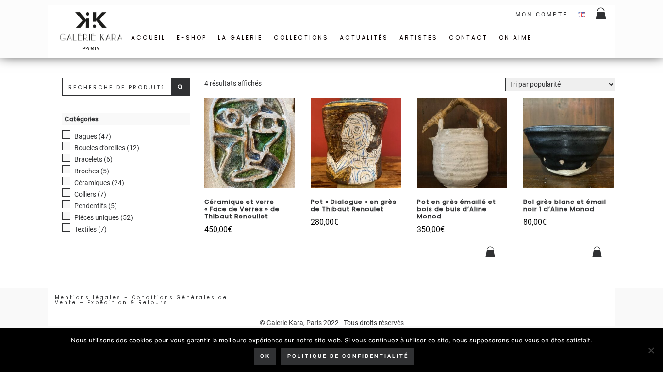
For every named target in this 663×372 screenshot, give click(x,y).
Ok (265, 356)
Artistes (418, 37)
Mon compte (541, 14)
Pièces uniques (96, 217)
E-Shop (192, 37)
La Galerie (240, 37)
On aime (515, 37)
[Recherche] (180, 87)
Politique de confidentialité (348, 356)
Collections (301, 37)
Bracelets (88, 159)
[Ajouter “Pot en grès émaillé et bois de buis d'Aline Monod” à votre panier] (490, 252)
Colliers (85, 194)
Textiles (85, 229)
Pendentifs (90, 206)
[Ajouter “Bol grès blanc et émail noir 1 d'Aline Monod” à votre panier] (597, 252)
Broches (86, 171)
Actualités (364, 37)
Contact (468, 37)
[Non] (651, 350)
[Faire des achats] (601, 14)
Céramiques (92, 182)
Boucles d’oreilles (99, 148)
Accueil (148, 37)
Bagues (85, 136)
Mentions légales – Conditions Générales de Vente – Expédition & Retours (141, 300)
